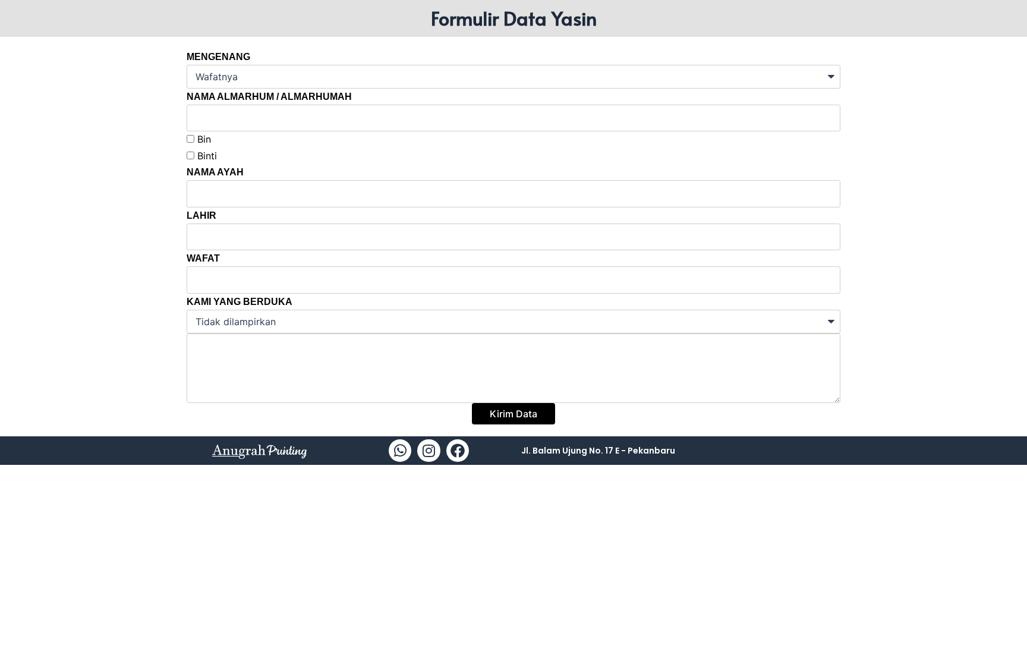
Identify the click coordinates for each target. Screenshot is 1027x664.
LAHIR (201, 215)
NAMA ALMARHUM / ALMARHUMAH (269, 97)
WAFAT (203, 258)
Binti (207, 156)
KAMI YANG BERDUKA (239, 302)
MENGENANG (218, 57)
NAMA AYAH (215, 172)
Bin (204, 139)
